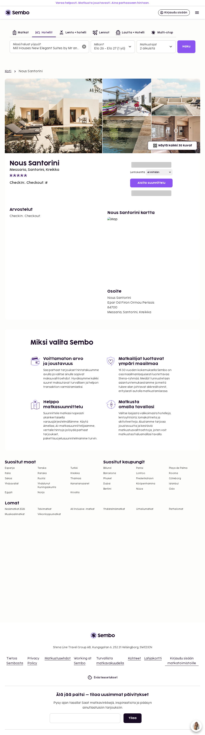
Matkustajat (148, 44)
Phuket (107, 478)
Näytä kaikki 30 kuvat (175, 145)
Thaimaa (75, 478)
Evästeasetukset (106, 677)
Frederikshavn (145, 478)
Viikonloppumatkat (49, 514)
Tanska (42, 468)
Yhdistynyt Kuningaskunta (47, 485)
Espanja (10, 468)
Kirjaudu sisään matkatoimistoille (181, 661)
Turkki (74, 468)
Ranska (42, 473)
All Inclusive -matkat (82, 509)
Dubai (107, 483)
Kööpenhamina (145, 483)
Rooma (173, 473)
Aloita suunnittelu (151, 183)
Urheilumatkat (144, 509)
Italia (8, 473)
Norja (41, 492)
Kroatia (74, 492)
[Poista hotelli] (84, 46)
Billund (107, 468)
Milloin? (99, 44)
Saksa (8, 478)
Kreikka (75, 473)
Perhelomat (176, 509)
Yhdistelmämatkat (114, 509)
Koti (8, 71)
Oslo (172, 488)
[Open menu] (197, 12)
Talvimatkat (44, 509)
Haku (186, 46)
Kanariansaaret (79, 483)
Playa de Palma (178, 468)
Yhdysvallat (12, 483)
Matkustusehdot (58, 658)
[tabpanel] (102, 46)
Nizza (139, 488)
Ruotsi (41, 478)
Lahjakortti (153, 658)
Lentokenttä (137, 172)
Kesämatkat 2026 (15, 509)
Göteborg (175, 478)
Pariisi (139, 468)
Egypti (8, 492)
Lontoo (140, 473)
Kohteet (134, 658)
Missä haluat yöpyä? (27, 44)
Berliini (107, 488)
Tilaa (133, 718)
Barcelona (109, 473)
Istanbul (174, 483)
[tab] (21, 33)
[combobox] (46, 48)
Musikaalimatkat (15, 514)
